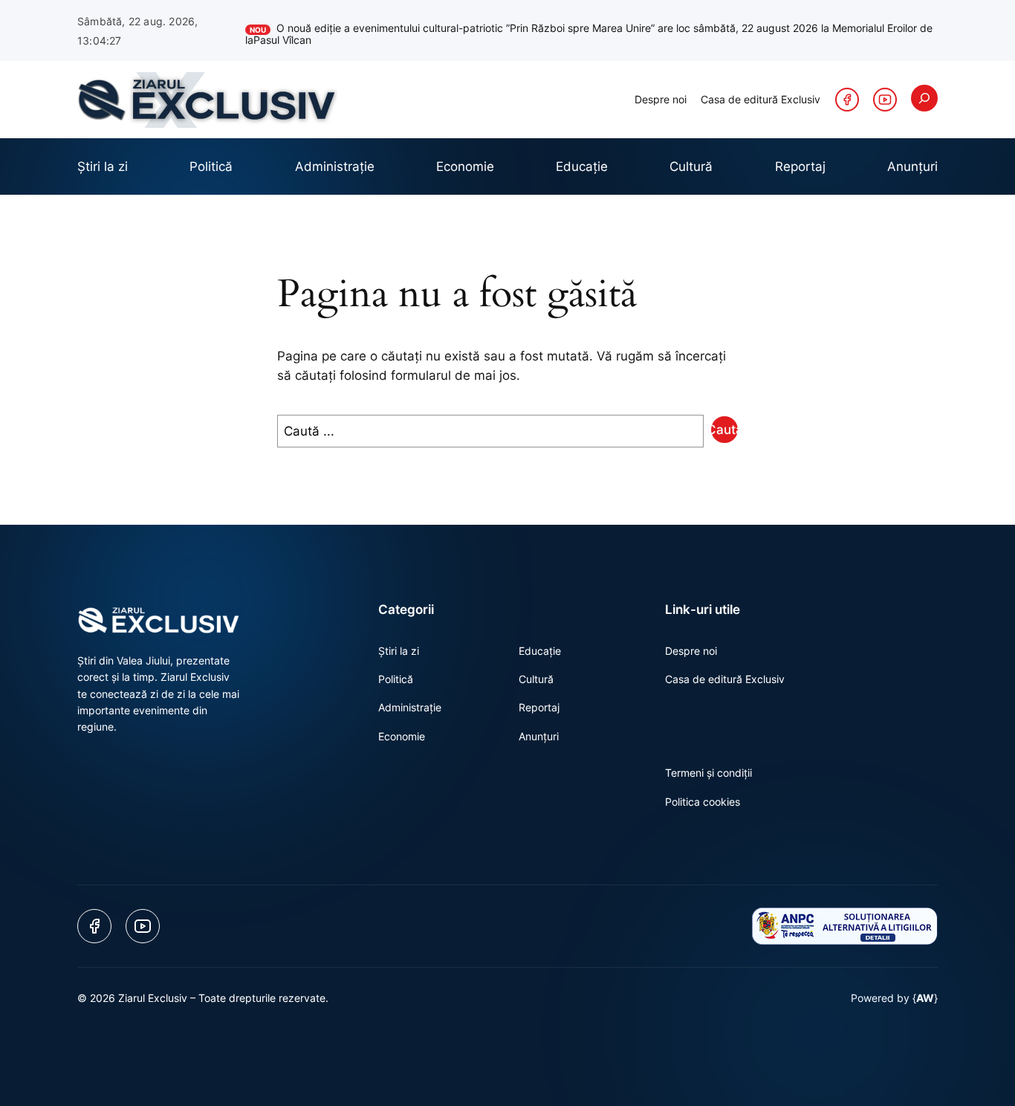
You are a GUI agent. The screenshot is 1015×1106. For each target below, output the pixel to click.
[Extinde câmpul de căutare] (924, 98)
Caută (724, 429)
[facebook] (847, 99)
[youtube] (885, 99)
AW (925, 998)
